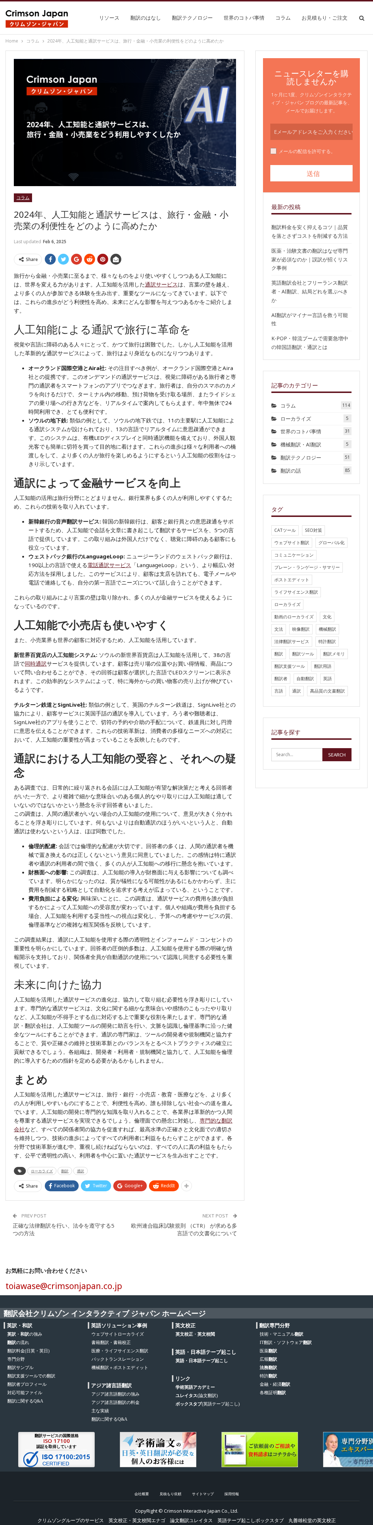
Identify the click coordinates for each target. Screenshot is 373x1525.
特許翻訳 (327, 641)
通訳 (80, 1170)
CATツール (285, 530)
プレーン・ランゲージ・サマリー (307, 567)
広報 (268, 1359)
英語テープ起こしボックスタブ (250, 1520)
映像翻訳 (301, 629)
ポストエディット (291, 580)
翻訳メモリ (334, 654)
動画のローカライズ (294, 617)
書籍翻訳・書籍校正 (111, 1342)
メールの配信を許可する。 (307, 151)
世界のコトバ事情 (244, 18)
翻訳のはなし (145, 18)
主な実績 (100, 1410)
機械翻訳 (327, 629)
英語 (327, 678)
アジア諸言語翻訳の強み (115, 1394)
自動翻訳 (305, 678)
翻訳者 (280, 678)
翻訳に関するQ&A (25, 1401)
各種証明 (273, 1392)
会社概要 (141, 1493)
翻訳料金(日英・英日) (28, 1350)
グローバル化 (331, 542)
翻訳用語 (322, 666)
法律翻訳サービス (291, 641)
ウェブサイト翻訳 (291, 542)
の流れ (18, 1342)
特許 (268, 1375)
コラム (283, 18)
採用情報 (231, 1493)
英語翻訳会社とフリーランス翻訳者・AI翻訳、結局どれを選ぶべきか (309, 291)
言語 (278, 691)
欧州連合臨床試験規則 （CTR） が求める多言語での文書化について (184, 1229)
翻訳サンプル (20, 1367)
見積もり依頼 (170, 1493)
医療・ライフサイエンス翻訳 (119, 1350)
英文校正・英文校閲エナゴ (137, 1520)
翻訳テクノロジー (192, 18)
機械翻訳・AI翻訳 (300, 444)
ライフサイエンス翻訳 (296, 592)
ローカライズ (42, 1170)
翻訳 (64, 1170)
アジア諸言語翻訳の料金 (115, 1402)
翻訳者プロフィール (27, 1384)
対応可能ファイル (24, 1392)
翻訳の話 (290, 470)
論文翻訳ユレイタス (191, 1520)
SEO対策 (313, 530)
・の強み (24, 1334)
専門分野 (16, 1359)
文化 (327, 617)
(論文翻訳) (197, 1395)
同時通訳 (36, 663)
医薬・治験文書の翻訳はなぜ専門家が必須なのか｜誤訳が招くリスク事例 (309, 259)
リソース (109, 18)
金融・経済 (275, 1384)
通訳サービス (161, 284)
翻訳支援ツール (289, 666)
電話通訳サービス (109, 565)
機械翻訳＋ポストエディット (119, 1367)
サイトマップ (203, 1493)
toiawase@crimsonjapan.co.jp (63, 1286)
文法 (278, 629)
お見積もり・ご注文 (325, 18)
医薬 (268, 1350)
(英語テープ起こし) (208, 1403)
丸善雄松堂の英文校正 (312, 1520)
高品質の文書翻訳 (327, 691)
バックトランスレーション (117, 1359)
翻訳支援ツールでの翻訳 (31, 1375)
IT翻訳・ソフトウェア (286, 1342)
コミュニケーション (294, 555)
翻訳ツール (303, 654)
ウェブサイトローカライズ (117, 1334)
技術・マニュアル (281, 1334)
